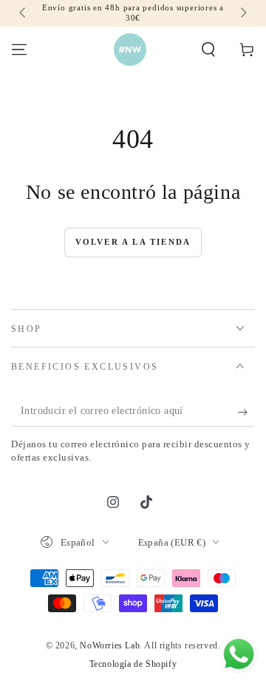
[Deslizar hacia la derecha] (242, 13)
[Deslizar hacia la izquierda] (23, 13)
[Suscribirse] (246, 412)
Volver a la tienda (133, 241)
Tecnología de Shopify (133, 664)
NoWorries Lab (110, 645)
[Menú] (19, 49)
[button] (208, 49)
